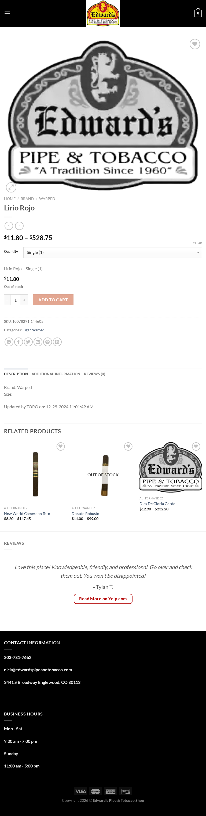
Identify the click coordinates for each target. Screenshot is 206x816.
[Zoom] (11, 187)
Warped (47, 198)
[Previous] (4, 485)
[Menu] (7, 13)
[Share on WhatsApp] (9, 341)
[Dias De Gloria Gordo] (170, 467)
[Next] (202, 485)
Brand (27, 198)
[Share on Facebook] (18, 341)
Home (10, 198)
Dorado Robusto (85, 513)
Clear (197, 243)
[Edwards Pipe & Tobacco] (103, 13)
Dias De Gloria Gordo (157, 503)
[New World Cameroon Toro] (35, 472)
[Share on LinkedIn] (57, 341)
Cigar (27, 330)
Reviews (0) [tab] (94, 374)
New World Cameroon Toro (27, 513)
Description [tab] (16, 374)
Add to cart (53, 299)
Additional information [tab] (56, 374)
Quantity (11, 252)
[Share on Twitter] (28, 341)
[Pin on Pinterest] (47, 341)
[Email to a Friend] (38, 341)
